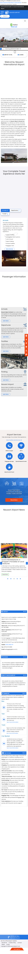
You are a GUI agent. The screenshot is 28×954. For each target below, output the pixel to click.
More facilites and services (13, 440)
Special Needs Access (21, 461)
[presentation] (1, 563)
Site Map (16, 949)
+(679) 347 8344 (14, 936)
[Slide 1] (3, 46)
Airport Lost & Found (9, 472)
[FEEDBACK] (26, 354)
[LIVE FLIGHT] (26, 343)
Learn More (6, 321)
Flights (3, 944)
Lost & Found (9, 239)
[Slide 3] (6, 46)
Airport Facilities (9, 235)
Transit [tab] (4, 214)
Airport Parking (9, 241)
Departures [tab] (14, 210)
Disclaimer (4, 942)
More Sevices (9, 249)
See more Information (12, 722)
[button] (14, 49)
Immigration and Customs (12, 237)
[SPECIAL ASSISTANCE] (26, 351)
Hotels (8, 944)
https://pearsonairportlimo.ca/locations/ (10, 2)
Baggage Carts (9, 245)
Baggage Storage (9, 461)
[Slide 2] (5, 46)
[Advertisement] (14, 83)
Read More (14, 500)
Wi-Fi (21, 450)
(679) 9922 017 (9, 644)
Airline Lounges (9, 450)
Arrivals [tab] (4, 210)
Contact (19, 942)
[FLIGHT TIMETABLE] (26, 339)
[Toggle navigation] (25, 20)
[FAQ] (26, 347)
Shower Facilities (10, 243)
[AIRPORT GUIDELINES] (26, 336)
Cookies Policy (12, 942)
